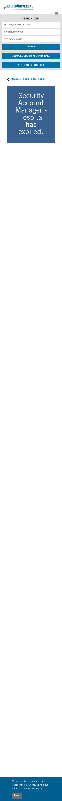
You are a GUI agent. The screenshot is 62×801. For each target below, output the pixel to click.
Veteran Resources (31, 65)
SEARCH (31, 47)
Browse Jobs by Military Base (31, 56)
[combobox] (31, 24)
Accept (17, 796)
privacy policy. (35, 788)
